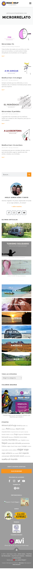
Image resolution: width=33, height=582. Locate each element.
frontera (12, 434)
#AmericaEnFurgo (9, 425)
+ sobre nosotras (16, 206)
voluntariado (5, 456)
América (20, 425)
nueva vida (10, 443)
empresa (26, 431)
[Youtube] (24, 213)
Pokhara (4, 446)
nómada (18, 443)
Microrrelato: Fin (8, 44)
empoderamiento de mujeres (17, 431)
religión (9, 446)
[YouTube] (23, 481)
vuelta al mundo (10, 459)
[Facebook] (9, 481)
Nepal (4, 443)
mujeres (23, 440)
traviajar (24, 446)
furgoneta (20, 434)
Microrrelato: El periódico (11, 111)
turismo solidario (12, 450)
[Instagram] (14, 213)
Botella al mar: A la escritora (12, 145)
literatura (11, 437)
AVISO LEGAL (21, 554)
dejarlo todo (20, 429)
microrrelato (23, 437)
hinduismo (27, 434)
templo (19, 446)
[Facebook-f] (9, 213)
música (27, 440)
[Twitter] (19, 213)
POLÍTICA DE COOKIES (18, 556)
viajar (20, 449)
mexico (16, 437)
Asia (8, 428)
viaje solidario (7, 453)
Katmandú (5, 437)
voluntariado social (17, 456)
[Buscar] (29, 174)
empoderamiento (6, 432)
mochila (5, 440)
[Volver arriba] (17, 550)
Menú (30, 3)
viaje (26, 449)
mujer (19, 440)
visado (16, 453)
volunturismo (27, 456)
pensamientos (26, 443)
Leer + (3, 56)
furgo (16, 434)
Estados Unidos (5, 434)
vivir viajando (24, 453)
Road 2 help (14, 446)
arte (24, 425)
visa (13, 453)
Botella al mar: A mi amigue (12, 78)
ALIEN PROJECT (22, 560)
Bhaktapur (12, 429)
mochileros (12, 440)
